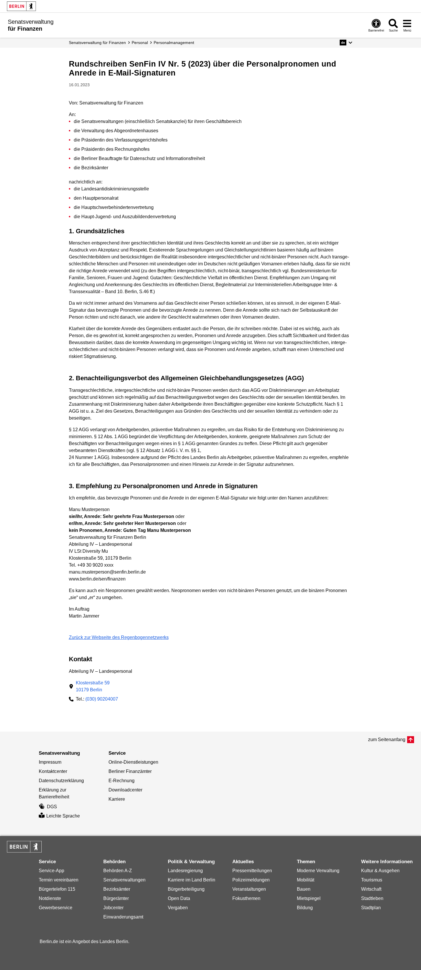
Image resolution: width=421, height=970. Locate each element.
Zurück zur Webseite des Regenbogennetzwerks (119, 637)
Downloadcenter (125, 789)
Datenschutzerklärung (61, 780)
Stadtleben (372, 898)
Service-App (51, 870)
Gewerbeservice (55, 907)
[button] (346, 42)
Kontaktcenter (53, 771)
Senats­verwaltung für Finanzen (97, 42)
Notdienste (50, 898)
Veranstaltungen (249, 889)
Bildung (305, 907)
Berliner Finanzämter (130, 771)
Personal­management (174, 42)
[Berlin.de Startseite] (21, 6)
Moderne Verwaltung (318, 870)
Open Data (179, 898)
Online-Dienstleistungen (133, 762)
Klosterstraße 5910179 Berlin (93, 686)
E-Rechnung (122, 780)
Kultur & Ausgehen (380, 870)
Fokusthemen (246, 898)
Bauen (303, 889)
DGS (52, 806)
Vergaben (178, 907)
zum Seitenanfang (386, 739)
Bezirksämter (116, 889)
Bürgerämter (116, 898)
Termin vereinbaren (58, 879)
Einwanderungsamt (123, 916)
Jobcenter (113, 907)
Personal (140, 42)
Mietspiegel (309, 898)
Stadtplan (371, 907)
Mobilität (305, 879)
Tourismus (371, 879)
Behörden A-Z (117, 870)
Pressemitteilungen (252, 870)
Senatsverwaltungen (124, 879)
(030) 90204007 (101, 699)
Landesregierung (185, 870)
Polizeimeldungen (251, 879)
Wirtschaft (371, 889)
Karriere (117, 799)
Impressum (50, 762)
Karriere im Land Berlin (191, 879)
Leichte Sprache (63, 815)
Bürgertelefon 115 (57, 889)
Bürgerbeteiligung (186, 889)
